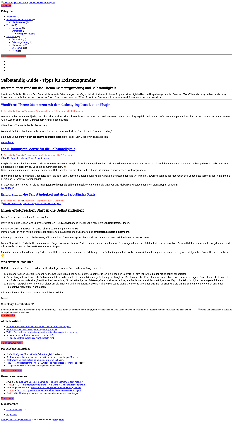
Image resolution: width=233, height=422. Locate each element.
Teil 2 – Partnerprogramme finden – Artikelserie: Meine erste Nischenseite (41, 362)
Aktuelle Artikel (8, 315)
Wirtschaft (11, 36)
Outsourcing (18, 47)
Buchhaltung (18, 39)
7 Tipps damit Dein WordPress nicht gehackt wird (30, 337)
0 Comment (78, 111)
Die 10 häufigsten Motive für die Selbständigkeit (38, 149)
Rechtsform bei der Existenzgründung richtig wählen (31, 329)
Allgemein (11, 16)
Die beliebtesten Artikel (12, 342)
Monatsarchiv (7, 398)
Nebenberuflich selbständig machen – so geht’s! (29, 335)
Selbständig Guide (13, 111)
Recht (15, 50)
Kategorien (6, 5)
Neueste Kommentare (11, 370)
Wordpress (17, 30)
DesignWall (58, 419)
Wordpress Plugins (26, 33)
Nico (8, 384)
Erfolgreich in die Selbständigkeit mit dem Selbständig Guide (48, 194)
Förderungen (18, 45)
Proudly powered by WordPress (16, 419)
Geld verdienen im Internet (19, 19)
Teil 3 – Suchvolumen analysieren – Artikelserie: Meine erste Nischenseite (41, 332)
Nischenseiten (18, 22)
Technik (10, 25)
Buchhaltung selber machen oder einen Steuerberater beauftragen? (38, 326)
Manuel (10, 390)
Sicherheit (17, 28)
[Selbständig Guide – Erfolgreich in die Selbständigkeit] (28, 2)
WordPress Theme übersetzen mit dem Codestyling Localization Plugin (55, 104)
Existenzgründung (20, 42)
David (9, 393)
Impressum (11, 414)
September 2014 (14, 409)
